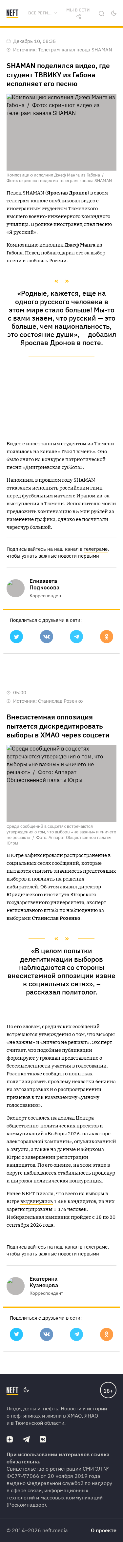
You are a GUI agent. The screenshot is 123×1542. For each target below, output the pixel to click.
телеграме (96, 549)
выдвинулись (36, 1201)
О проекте (103, 1530)
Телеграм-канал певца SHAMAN (75, 49)
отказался (19, 488)
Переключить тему (113, 13)
